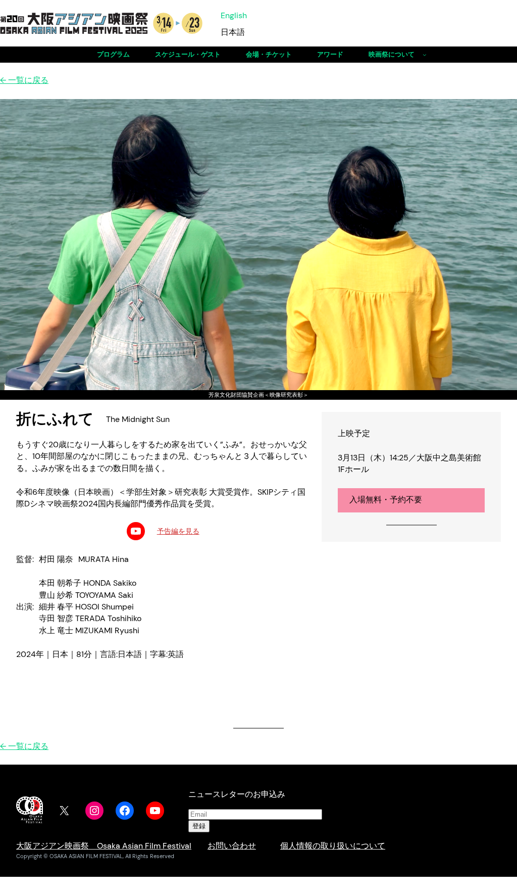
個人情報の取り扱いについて (332, 846)
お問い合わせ (232, 846)
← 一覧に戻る (24, 80)
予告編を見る (178, 531)
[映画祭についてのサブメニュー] (425, 55)
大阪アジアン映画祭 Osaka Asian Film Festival (103, 846)
